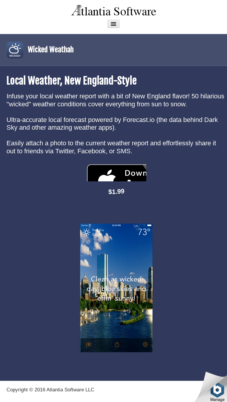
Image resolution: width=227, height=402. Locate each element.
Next (148, 286)
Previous (84, 286)
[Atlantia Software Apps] (113, 9)
